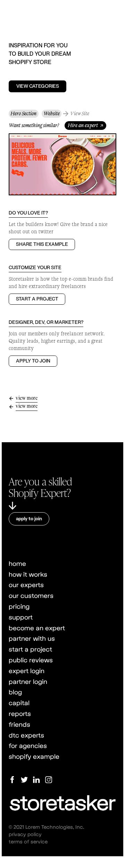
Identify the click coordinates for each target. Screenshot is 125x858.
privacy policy (25, 834)
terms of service (28, 841)
